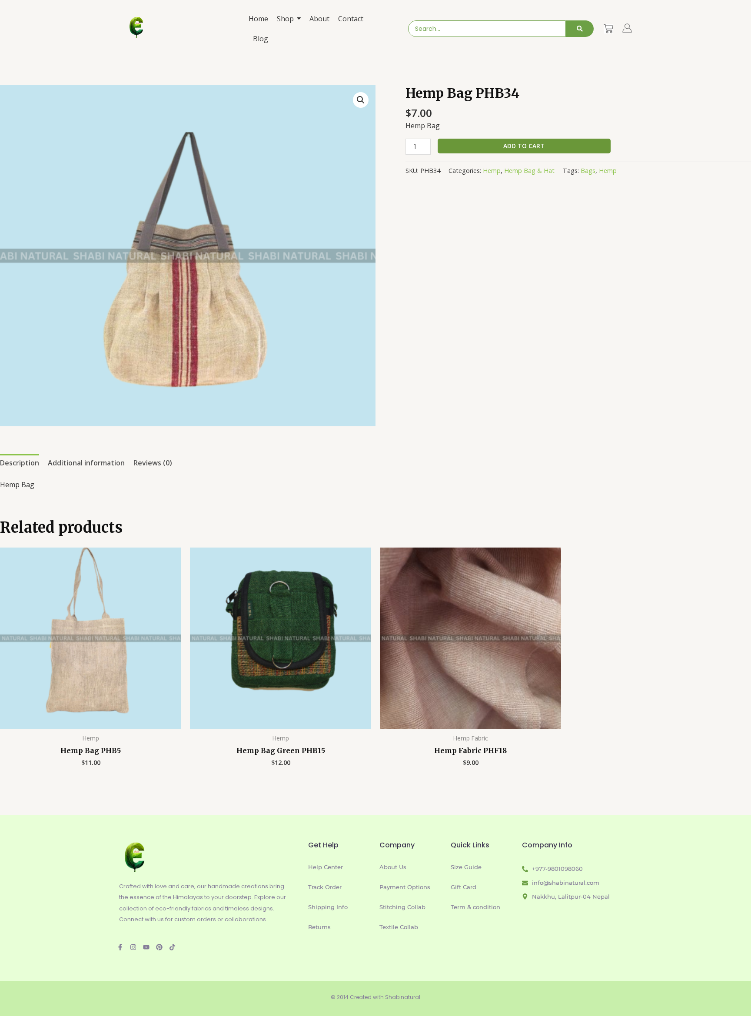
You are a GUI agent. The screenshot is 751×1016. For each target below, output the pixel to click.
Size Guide (466, 866)
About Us (392, 866)
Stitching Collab (402, 906)
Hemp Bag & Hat (529, 170)
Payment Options (404, 886)
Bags (588, 170)
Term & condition (475, 906)
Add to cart (524, 146)
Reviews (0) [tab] (152, 463)
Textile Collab (398, 926)
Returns (319, 926)
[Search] (580, 28)
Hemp (492, 170)
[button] (361, 100)
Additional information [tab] (86, 463)
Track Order (325, 886)
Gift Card (463, 886)
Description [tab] (19, 463)
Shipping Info (328, 906)
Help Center (325, 866)
